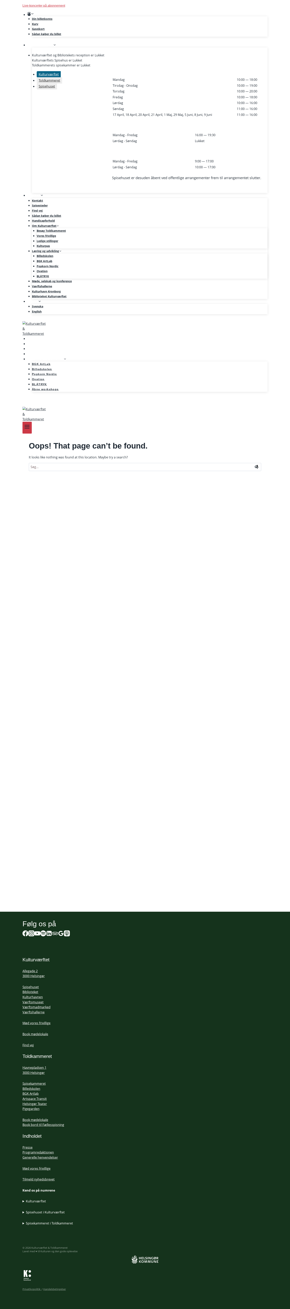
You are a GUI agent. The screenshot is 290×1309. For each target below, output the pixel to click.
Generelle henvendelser (40, 1157)
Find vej (37, 210)
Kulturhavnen (32, 997)
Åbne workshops (45, 389)
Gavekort (38, 29)
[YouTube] (37, 934)
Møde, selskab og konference (52, 281)
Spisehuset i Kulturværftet (45, 1212)
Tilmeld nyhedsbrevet (38, 1179)
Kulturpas (43, 246)
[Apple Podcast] (67, 934)
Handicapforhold (43, 221)
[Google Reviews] (61, 934)
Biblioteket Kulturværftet (49, 296)
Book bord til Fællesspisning (43, 1125)
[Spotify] (27, 400)
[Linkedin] (49, 934)
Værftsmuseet (33, 1002)
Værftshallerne (42, 286)
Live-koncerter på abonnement (43, 5)
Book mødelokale (35, 1034)
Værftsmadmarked (36, 1007)
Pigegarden (30, 1109)
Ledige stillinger (47, 241)
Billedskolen (45, 256)
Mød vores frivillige (36, 1023)
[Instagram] (31, 934)
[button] (32, 14)
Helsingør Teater (34, 1104)
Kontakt (37, 200)
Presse (27, 1147)
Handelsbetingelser (54, 1289)
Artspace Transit (34, 1099)
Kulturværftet (36, 1201)
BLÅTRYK (43, 276)
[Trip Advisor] (55, 934)
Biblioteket (30, 992)
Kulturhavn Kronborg (46, 291)
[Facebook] (25, 934)
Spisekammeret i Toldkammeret (49, 1223)
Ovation (42, 271)
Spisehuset (30, 987)
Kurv (35, 24)
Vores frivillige (46, 236)
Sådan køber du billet (46, 34)
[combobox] (145, 467)
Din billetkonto (42, 19)
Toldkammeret (37, 1056)
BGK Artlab (30, 1093)
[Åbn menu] (27, 427)
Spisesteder (40, 205)
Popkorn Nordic (47, 266)
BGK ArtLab (44, 261)
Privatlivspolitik (32, 1289)
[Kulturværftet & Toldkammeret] (145, 328)
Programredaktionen (38, 1152)
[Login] (147, 14)
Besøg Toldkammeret (51, 231)
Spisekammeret (34, 1083)
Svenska (37, 306)
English (37, 311)
